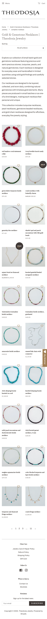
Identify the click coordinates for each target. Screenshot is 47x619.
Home (4, 27)
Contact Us (23, 584)
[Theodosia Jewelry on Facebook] (20, 571)
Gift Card (23, 559)
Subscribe (37, 603)
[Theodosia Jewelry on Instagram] (26, 571)
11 (31, 528)
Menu (7, 3)
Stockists (23, 587)
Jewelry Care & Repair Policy (23, 549)
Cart (43, 3)
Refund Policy (23, 552)
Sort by (5, 44)
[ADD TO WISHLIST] (18, 125)
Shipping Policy (23, 555)
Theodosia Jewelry (26, 611)
